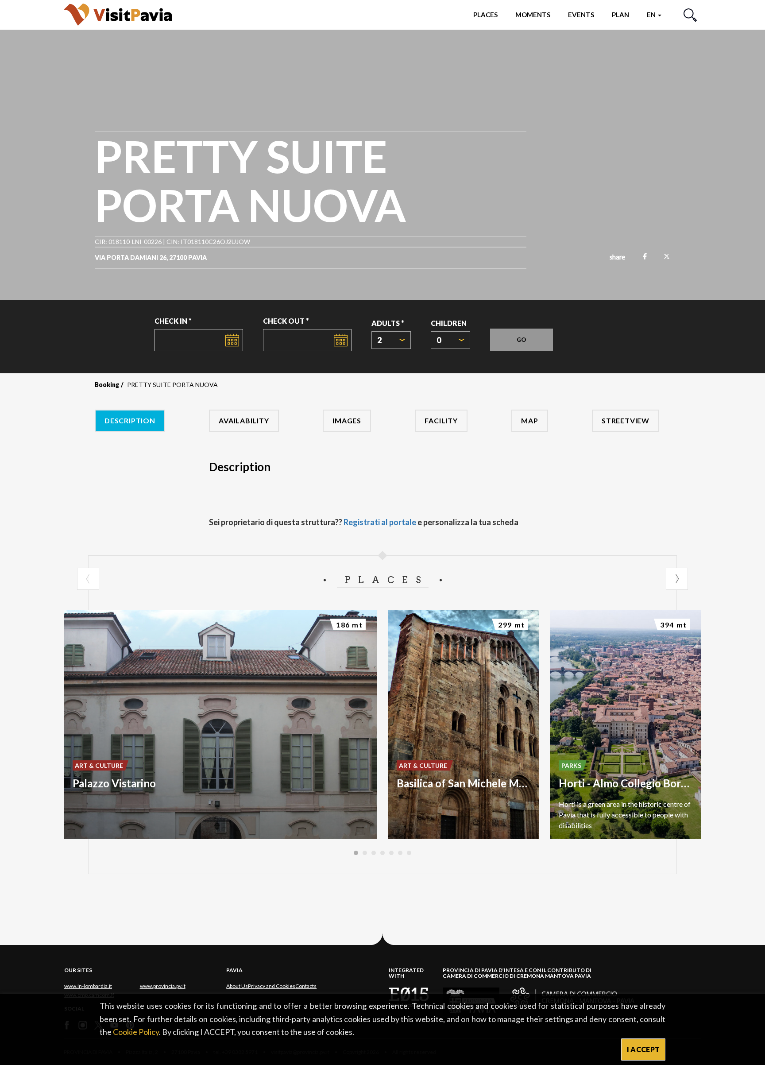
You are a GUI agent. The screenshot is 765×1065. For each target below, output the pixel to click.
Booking (107, 384)
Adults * (387, 323)
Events (581, 15)
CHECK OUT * (286, 321)
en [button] (652, 15)
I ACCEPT (643, 1049)
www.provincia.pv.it (162, 986)
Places (485, 15)
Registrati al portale (380, 522)
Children (449, 323)
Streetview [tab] (625, 420)
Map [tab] (529, 420)
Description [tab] (129, 420)
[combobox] (391, 340)
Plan (620, 15)
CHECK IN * (173, 321)
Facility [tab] (441, 420)
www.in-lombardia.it (88, 986)
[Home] (118, 14)
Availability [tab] (244, 420)
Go (521, 339)
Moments (532, 15)
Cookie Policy (136, 1032)
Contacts (306, 986)
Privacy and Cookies (271, 986)
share (617, 257)
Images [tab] (346, 420)
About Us (237, 986)
